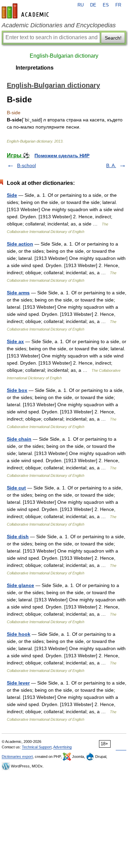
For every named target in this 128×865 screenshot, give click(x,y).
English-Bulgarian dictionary (64, 56)
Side (12, 195)
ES (106, 5)
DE (93, 5)
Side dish (18, 536)
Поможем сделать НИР (61, 155)
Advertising (62, 747)
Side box (17, 390)
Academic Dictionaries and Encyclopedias (59, 25)
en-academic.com (26, 10)
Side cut (16, 487)
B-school (26, 165)
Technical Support (37, 747)
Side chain (19, 439)
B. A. (111, 165)
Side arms (18, 292)
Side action (20, 244)
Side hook (18, 634)
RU (80, 5)
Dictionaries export (17, 756)
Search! (113, 38)
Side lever (18, 683)
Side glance (20, 585)
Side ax (15, 341)
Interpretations (35, 68)
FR (118, 5)
